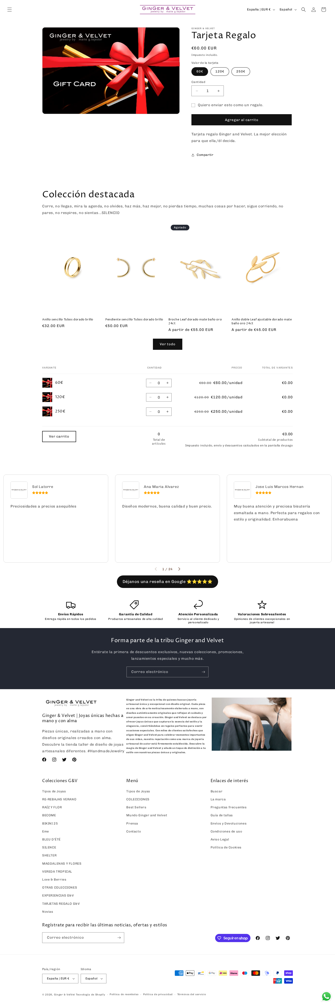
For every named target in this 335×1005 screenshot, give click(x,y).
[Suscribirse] (203, 672)
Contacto (133, 831)
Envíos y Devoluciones (229, 823)
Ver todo (167, 344)
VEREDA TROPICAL (57, 872)
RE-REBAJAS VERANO (59, 799)
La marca (218, 799)
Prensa (132, 823)
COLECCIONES (137, 799)
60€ (199, 71)
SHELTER (49, 855)
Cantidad (198, 82)
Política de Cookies (226, 847)
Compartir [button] (205, 155)
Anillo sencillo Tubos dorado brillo (67, 320)
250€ (240, 71)
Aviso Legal (220, 839)
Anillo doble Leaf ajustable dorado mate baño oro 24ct (262, 321)
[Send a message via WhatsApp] (326, 996)
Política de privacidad (158, 994)
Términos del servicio (191, 994)
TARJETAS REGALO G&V (61, 904)
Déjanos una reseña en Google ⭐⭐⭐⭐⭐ (167, 581)
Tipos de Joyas (54, 791)
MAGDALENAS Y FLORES (61, 864)
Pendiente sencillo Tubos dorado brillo (134, 320)
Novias (47, 912)
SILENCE (49, 847)
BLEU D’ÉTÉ (51, 839)
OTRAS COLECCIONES (59, 887)
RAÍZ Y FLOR (52, 807)
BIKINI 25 (50, 823)
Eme (45, 831)
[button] (10, 10)
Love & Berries (54, 879)
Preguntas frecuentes (229, 807)
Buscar (217, 791)
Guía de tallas (222, 815)
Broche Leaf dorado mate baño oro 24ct (195, 321)
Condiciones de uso (226, 831)
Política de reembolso (124, 994)
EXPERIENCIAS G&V (58, 895)
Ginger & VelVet (64, 994)
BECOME (49, 815)
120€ (219, 71)
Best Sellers (136, 807)
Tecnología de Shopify (90, 994)
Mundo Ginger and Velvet (146, 815)
